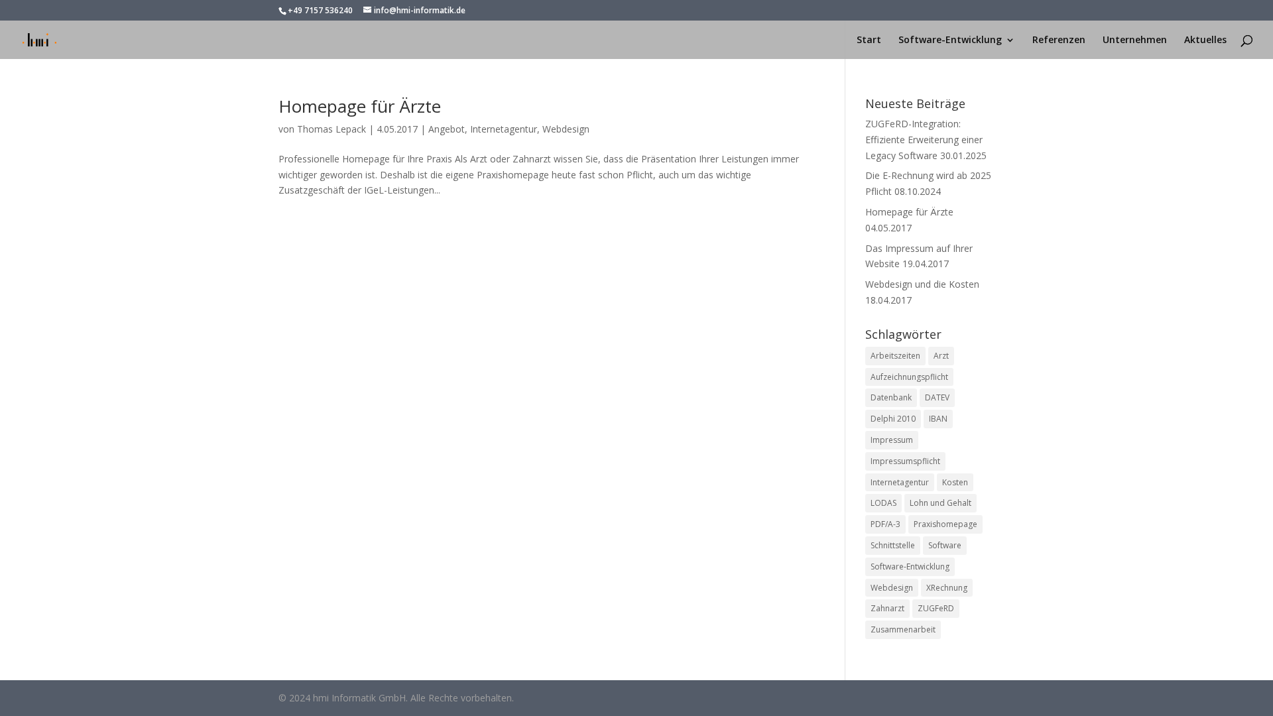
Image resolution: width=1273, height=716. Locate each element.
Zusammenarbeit (903, 629)
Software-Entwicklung (950, 40)
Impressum (892, 440)
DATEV (937, 397)
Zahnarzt (887, 608)
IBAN (938, 418)
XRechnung (946, 587)
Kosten (955, 482)
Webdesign (565, 129)
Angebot (446, 129)
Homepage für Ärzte (359, 106)
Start (869, 40)
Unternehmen (1135, 40)
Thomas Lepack (331, 129)
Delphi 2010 (893, 418)
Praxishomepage (945, 524)
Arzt (941, 355)
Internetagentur (503, 129)
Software (944, 545)
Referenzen (1058, 40)
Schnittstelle (893, 545)
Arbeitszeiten (895, 355)
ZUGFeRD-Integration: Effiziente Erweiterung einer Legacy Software (924, 139)
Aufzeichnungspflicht (909, 377)
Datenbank (891, 397)
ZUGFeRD (936, 608)
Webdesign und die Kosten (922, 284)
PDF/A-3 (885, 524)
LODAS (883, 502)
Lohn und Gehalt (940, 502)
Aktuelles (1205, 40)
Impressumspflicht (905, 461)
